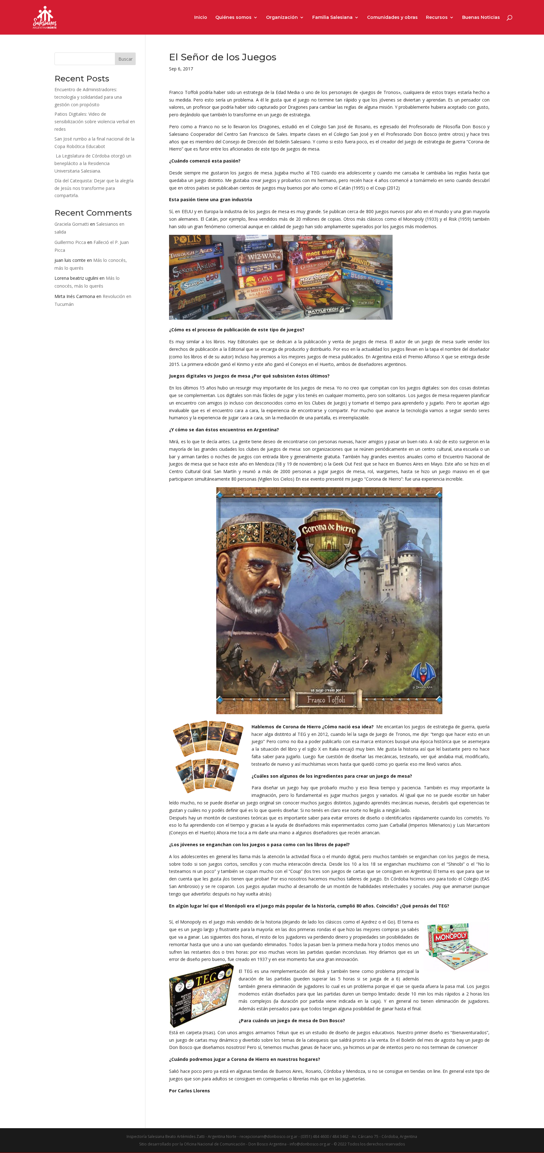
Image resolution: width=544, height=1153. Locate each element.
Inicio (200, 17)
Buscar (125, 59)
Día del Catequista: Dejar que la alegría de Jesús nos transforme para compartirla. (93, 188)
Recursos (437, 17)
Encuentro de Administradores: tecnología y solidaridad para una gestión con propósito (88, 97)
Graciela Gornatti (71, 224)
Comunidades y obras (392, 17)
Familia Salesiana (332, 17)
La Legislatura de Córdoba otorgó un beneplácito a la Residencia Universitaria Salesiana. (92, 163)
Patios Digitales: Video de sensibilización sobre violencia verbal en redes (94, 121)
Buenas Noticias (481, 17)
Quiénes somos (233, 17)
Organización (282, 17)
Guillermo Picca (70, 242)
